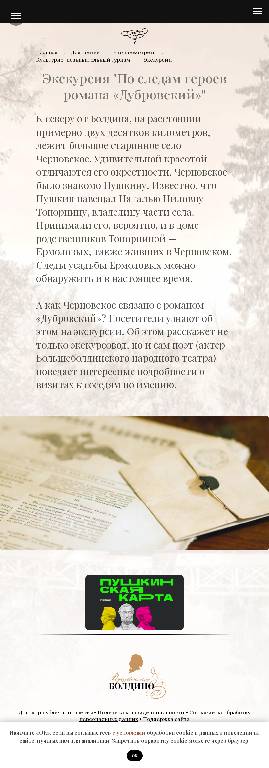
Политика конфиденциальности (141, 712)
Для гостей (85, 52)
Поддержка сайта (166, 719)
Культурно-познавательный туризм (83, 60)
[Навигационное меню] (257, 11)
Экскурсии (157, 60)
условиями (130, 732)
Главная (47, 52)
